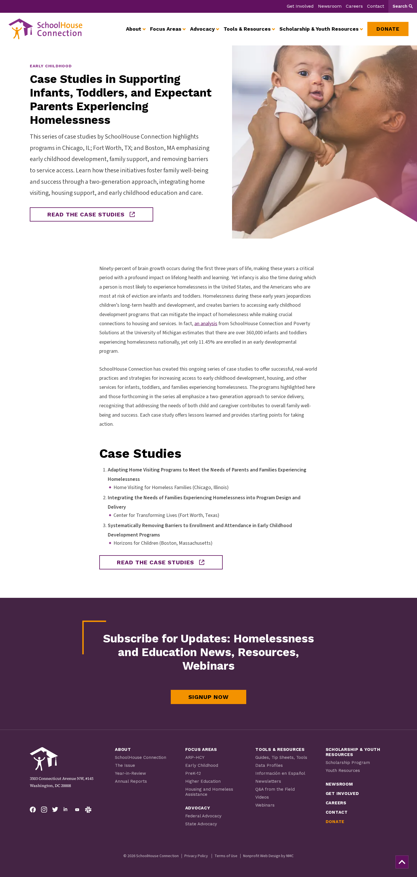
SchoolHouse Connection (140, 757)
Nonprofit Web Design (261, 856)
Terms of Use (225, 856)
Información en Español (280, 773)
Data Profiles (269, 765)
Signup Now (208, 697)
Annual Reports (131, 781)
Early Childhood (201, 765)
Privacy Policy (196, 856)
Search (400, 6)
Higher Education (203, 781)
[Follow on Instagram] (44, 810)
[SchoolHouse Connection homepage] (45, 29)
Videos (262, 797)
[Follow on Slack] (88, 810)
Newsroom (330, 6)
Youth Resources (343, 770)
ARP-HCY (195, 757)
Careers (354, 6)
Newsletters (268, 781)
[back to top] (401, 861)
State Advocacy (201, 823)
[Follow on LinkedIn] (66, 810)
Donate (335, 821)
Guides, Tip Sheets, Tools (281, 757)
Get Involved (300, 6)
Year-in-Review (130, 773)
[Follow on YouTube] (77, 810)
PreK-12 (193, 773)
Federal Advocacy (203, 815)
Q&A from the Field (275, 789)
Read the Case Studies (86, 214)
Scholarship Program (348, 762)
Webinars (265, 805)
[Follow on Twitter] (55, 810)
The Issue (125, 765)
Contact (375, 6)
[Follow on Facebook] (33, 810)
